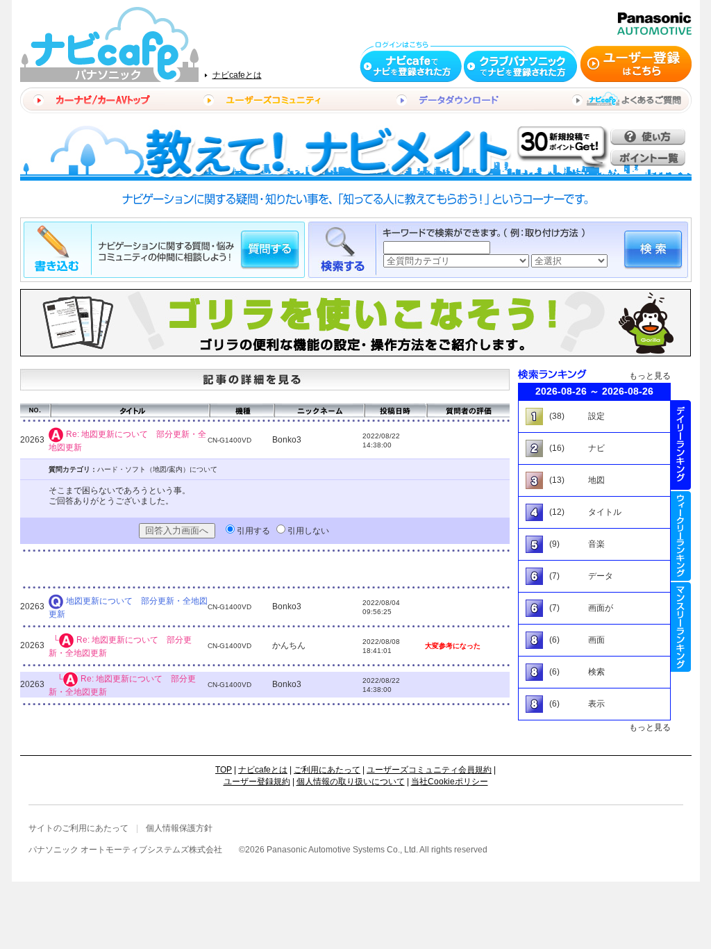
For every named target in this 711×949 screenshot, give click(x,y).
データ (600, 576)
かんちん (289, 645)
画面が (600, 608)
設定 (596, 416)
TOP (223, 770)
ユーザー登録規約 (257, 781)
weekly (681, 536)
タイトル (604, 512)
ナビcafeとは (237, 75)
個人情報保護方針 (179, 828)
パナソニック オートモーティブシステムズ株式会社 (125, 850)
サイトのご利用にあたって (78, 828)
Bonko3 (286, 440)
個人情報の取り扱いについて (350, 781)
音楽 (596, 544)
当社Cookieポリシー (449, 781)
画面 (596, 640)
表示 (596, 704)
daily (681, 445)
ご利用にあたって (327, 770)
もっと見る (650, 376)
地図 (596, 480)
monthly (681, 627)
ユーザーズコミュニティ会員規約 (429, 770)
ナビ (596, 448)
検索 (596, 672)
